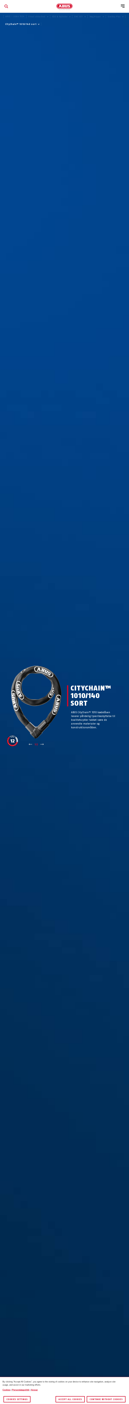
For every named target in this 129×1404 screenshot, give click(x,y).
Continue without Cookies (106, 1399)
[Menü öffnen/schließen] (122, 6)
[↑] (30, 744)
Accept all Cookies (70, 1399)
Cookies (6, 1390)
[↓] (42, 744)
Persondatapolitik (20, 1390)
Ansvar (34, 1390)
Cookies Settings (17, 1399)
